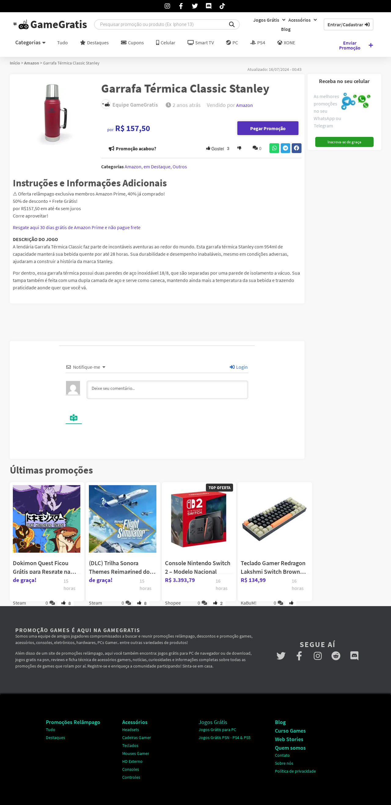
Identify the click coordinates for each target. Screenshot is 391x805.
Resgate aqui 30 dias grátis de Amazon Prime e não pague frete (77, 227)
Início (15, 63)
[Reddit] (336, 656)
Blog (286, 29)
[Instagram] (318, 656)
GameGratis (58, 24)
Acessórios (299, 20)
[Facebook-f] (299, 656)
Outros (180, 166)
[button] (274, 148)
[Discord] (354, 656)
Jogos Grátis (266, 20)
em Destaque (157, 166)
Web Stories (289, 739)
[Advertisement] (347, 244)
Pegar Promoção (268, 128)
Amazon (31, 63)
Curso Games (290, 730)
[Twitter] (281, 656)
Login (241, 367)
